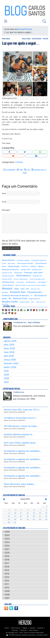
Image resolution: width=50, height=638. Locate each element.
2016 (6, 566)
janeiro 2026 (10, 367)
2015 (6, 570)
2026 (7, 531)
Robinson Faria (20, 298)
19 (27, 516)
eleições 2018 (25, 269)
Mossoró (7, 288)
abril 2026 (9, 356)
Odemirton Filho (35, 289)
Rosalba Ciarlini (10, 301)
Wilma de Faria (40, 302)
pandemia (5, 292)
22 (46, 516)
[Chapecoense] (15, 310)
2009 (6, 374)
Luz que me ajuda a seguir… (20, 43)
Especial (40, 628)
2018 (6, 559)
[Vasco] (15, 313)
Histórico (24, 630)
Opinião (32, 628)
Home (21, 29)
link (21, 169)
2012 (6, 580)
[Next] (45, 499)
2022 (7, 545)
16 (8, 516)
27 (33, 519)
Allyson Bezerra (8, 260)
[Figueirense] (31, 310)
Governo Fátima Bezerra (21, 279)
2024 (7, 538)
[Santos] (6, 313)
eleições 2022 (37, 269)
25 (20, 519)
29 (46, 519)
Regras (25, 628)
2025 (7, 535)
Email (4, 202)
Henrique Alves (8, 282)
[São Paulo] (9, 313)
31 (15, 522)
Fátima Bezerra (23, 275)
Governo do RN (7, 279)
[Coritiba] (21, 310)
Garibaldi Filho (37, 276)
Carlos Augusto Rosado (25, 263)
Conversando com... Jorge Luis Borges (26, 322)
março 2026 (10, 359)
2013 (6, 577)
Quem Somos (15, 628)
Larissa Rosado (8, 285)
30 (8, 522)
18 (20, 516)
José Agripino (42, 282)
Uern (32, 302)
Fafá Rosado (18, 273)
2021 (6, 549)
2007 (6, 382)
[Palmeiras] (3, 313)
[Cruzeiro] (28, 310)
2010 (6, 371)
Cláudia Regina (13, 266)
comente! (10, 169)
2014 (6, 573)
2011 (6, 584)
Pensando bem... (35, 292)
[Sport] (12, 313)
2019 (6, 556)
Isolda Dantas (20, 282)
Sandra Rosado (24, 302)
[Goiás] (40, 310)
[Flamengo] (34, 310)
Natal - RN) (25, 289)
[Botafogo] (12, 310)
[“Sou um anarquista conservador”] (7, 326)
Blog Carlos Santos (12, 11)
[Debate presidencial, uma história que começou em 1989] (7, 396)
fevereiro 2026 (11, 363)
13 (33, 513)
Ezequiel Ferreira (7, 272)
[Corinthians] (18, 310)
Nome (4, 193)
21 (40, 516)
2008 (6, 378)
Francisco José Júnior (33, 272)
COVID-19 (24, 266)
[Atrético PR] (6, 310)
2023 (7, 542)
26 (27, 519)
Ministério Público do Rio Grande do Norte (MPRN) (31, 285)
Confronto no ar (18, 392)
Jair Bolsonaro (31, 282)
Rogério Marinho (34, 299)
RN (10, 299)
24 (15, 519)
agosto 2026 (10, 341)
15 (46, 513)
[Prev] (4, 499)
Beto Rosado (11, 263)
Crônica (28, 29)
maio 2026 (9, 352)
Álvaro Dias (5, 304)
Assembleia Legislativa (23, 260)
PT (31, 295)
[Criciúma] (24, 310)
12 (27, 513)
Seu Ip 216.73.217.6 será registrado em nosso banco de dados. (24, 242)
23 (8, 519)
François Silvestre (8, 276)
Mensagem (6, 210)
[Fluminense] (37, 310)
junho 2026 (9, 348)
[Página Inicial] (25, 622)
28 (40, 519)
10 (15, 513)
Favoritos (15, 630)
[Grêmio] (43, 310)
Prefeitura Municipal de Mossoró (15, 295)
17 (15, 516)
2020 (7, 552)
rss (28, 169)
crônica (33, 266)
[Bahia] (9, 310)
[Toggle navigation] (5, 21)
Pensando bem (18, 292)
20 (33, 516)
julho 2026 (9, 344)
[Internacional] (46, 310)
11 (20, 513)
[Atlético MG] (3, 310)
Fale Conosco (33, 630)
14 (40, 513)
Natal (16, 289)
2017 (6, 563)
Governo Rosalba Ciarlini (37, 279)
